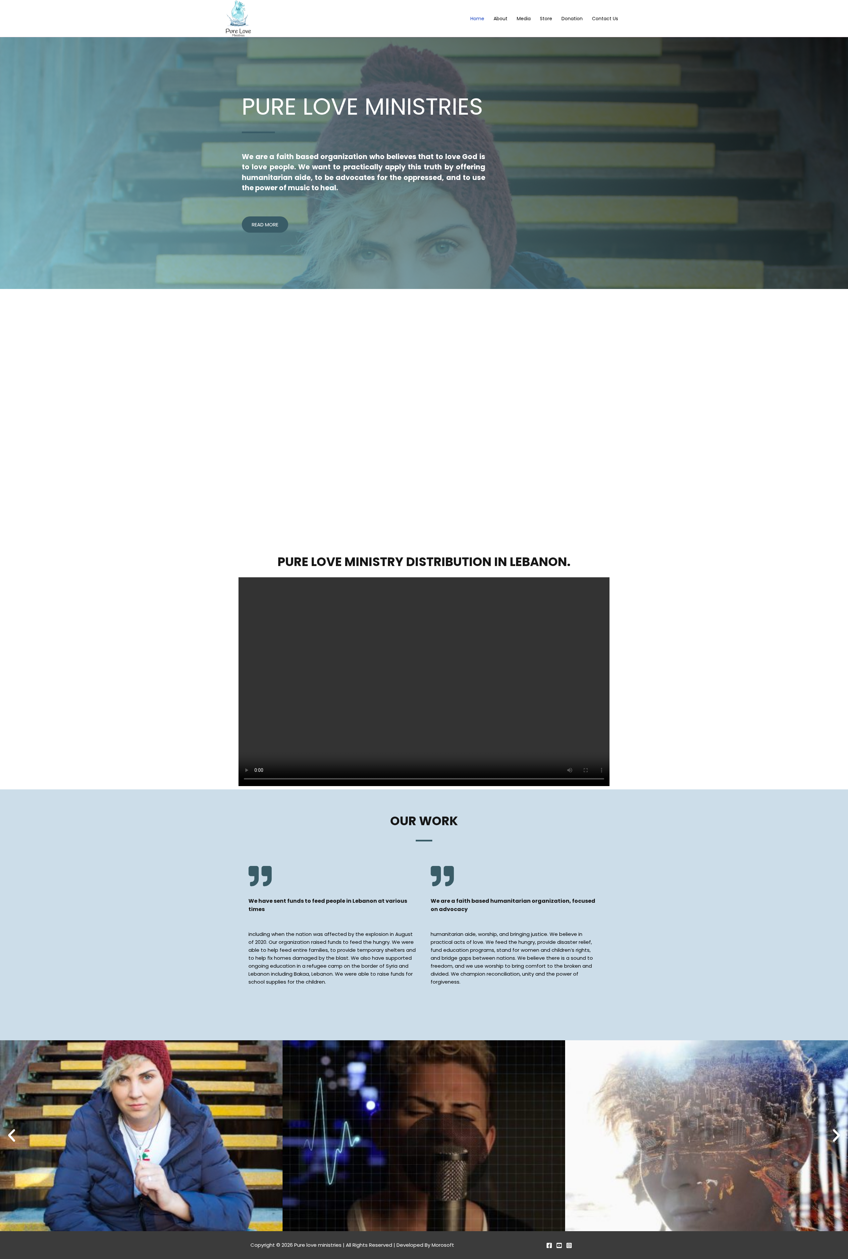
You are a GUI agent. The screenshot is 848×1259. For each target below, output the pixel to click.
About (500, 19)
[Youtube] (559, 1245)
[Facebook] (549, 1245)
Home (477, 19)
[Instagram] (569, 1245)
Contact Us (605, 19)
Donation (572, 19)
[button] (11, 1135)
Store (546, 19)
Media (524, 19)
